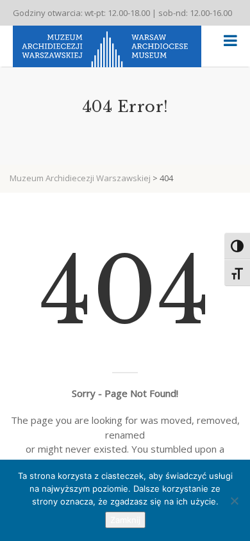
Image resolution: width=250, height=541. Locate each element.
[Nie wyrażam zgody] (234, 500)
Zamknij (125, 520)
